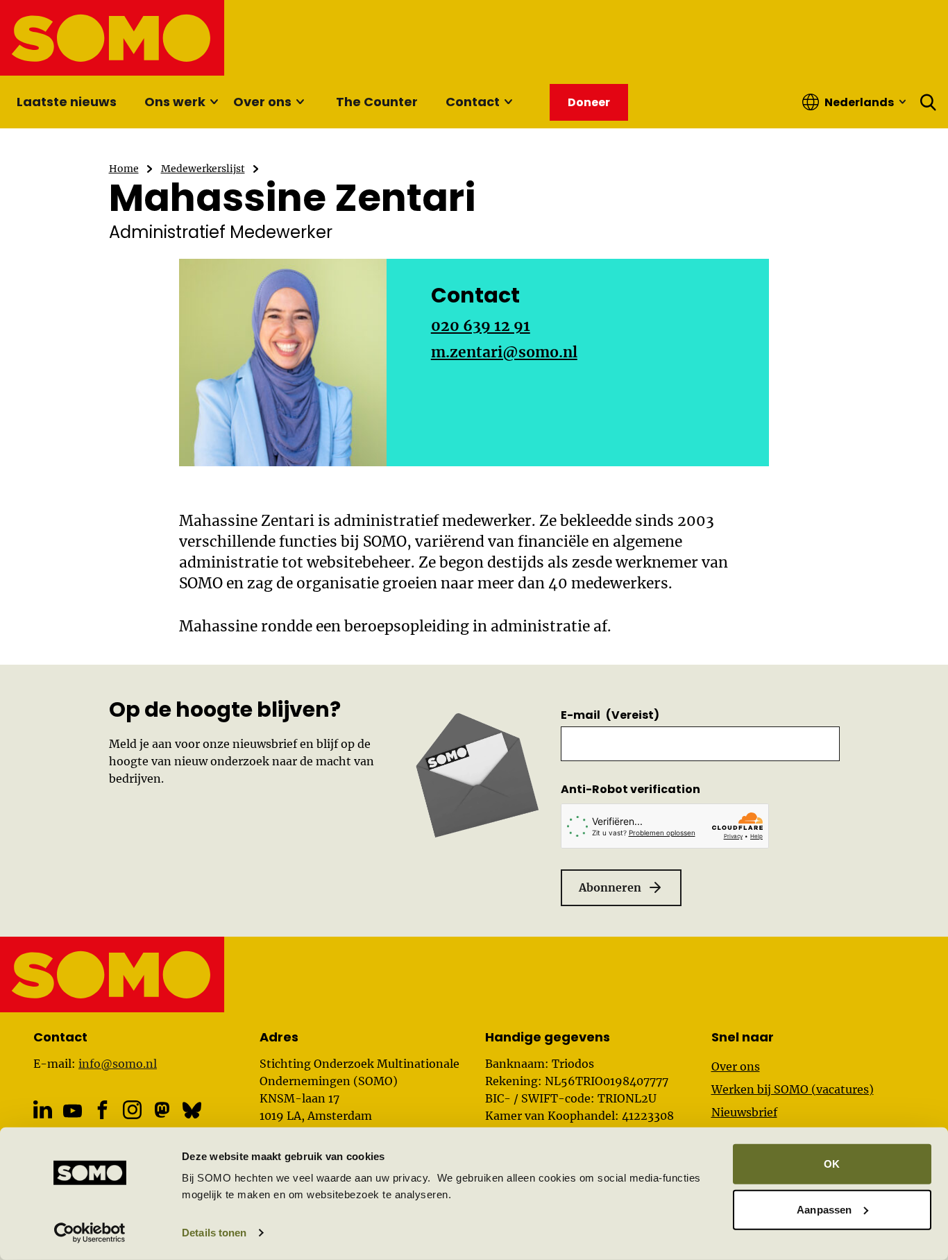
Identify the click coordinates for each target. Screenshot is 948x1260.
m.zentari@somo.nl (504, 352)
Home (124, 168)
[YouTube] (72, 1110)
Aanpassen (824, 1209)
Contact (473, 101)
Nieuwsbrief (744, 1112)
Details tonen (214, 1232)
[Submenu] (213, 102)
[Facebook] (102, 1109)
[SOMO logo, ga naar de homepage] (113, 38)
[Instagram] (132, 1109)
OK (832, 1164)
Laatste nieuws (67, 101)
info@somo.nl (117, 1064)
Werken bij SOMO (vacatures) (792, 1089)
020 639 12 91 (480, 325)
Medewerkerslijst (203, 168)
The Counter (377, 101)
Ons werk (174, 101)
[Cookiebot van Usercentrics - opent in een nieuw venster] (90, 1233)
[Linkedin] (42, 1109)
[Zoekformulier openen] (928, 102)
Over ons (262, 101)
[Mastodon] (162, 1109)
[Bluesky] (192, 1109)
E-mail (610, 715)
